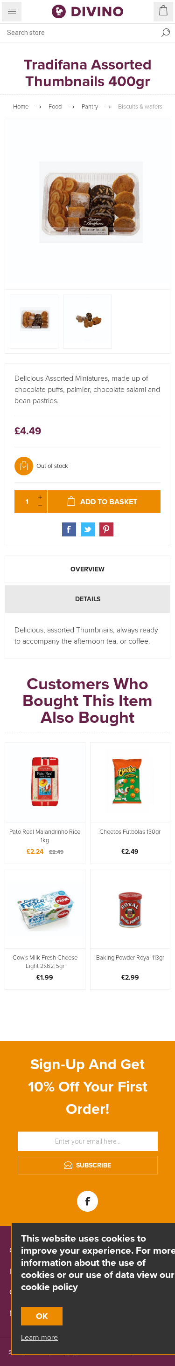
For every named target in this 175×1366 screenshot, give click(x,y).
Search (165, 32)
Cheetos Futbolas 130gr (130, 832)
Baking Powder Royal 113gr (130, 958)
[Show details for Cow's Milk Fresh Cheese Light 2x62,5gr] (45, 909)
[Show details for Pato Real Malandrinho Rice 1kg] (45, 783)
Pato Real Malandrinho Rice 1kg (44, 836)
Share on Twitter (88, 529)
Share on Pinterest (106, 529)
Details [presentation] (87, 599)
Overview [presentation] (87, 569)
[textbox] (78, 32)
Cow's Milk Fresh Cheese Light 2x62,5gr (45, 962)
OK (42, 1316)
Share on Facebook (69, 529)
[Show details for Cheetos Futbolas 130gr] (130, 783)
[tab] (87, 569)
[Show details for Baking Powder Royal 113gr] (130, 909)
